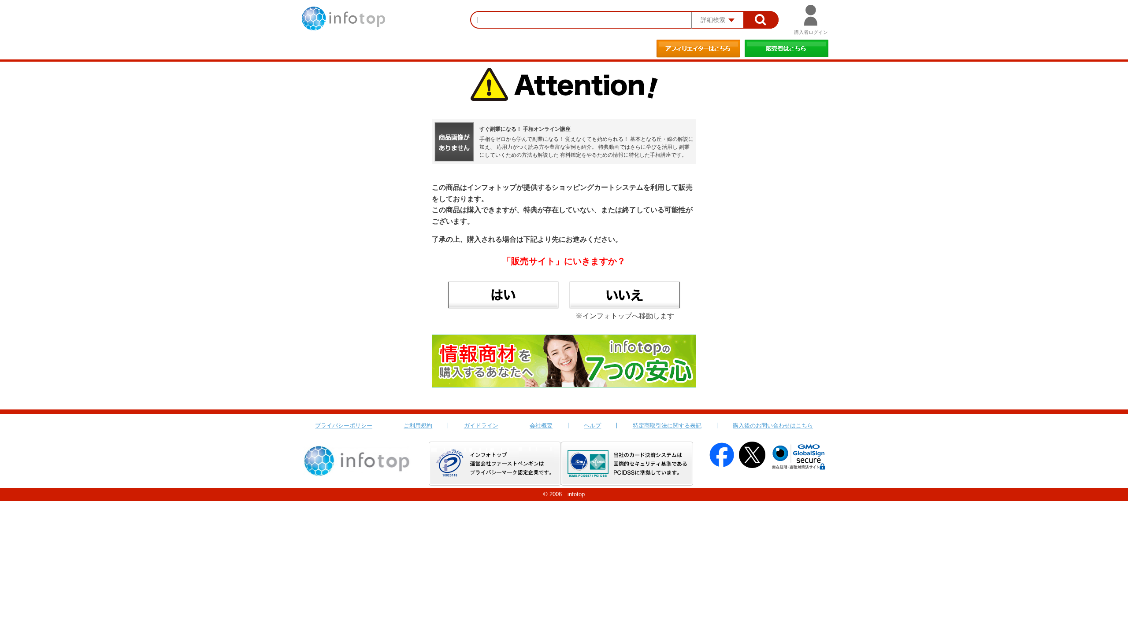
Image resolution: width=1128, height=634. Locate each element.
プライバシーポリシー (343, 425)
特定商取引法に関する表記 (667, 425)
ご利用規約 (418, 425)
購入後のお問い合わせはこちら (773, 425)
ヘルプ (592, 425)
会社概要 (541, 425)
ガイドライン (481, 425)
